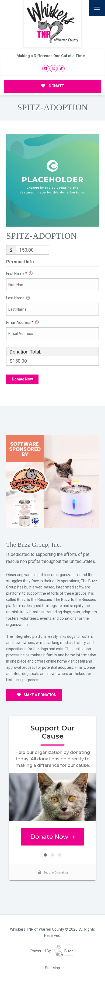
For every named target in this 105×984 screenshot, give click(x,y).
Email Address (19, 322)
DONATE (56, 86)
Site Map (52, 968)
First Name (16, 273)
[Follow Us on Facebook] (46, 68)
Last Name (15, 298)
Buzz (68, 951)
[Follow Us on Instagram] (53, 68)
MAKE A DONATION (40, 695)
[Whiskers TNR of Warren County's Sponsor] (52, 481)
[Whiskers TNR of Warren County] (52, 22)
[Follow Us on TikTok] (61, 68)
